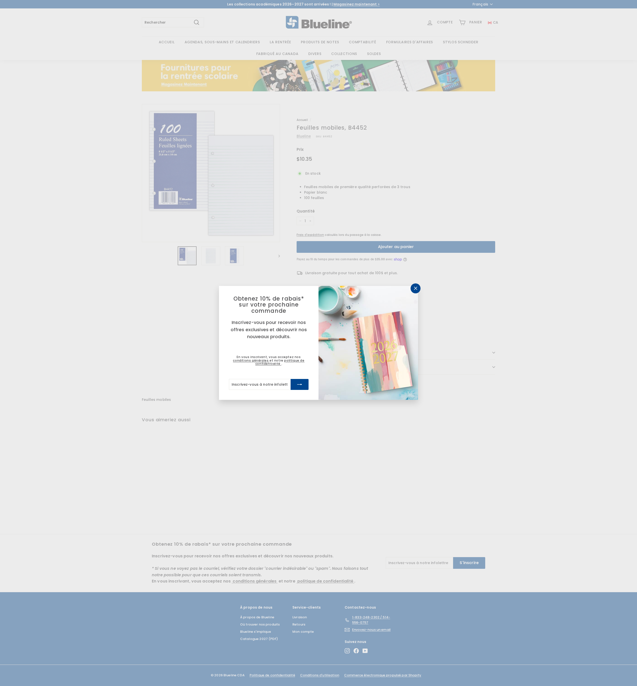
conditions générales (251, 360)
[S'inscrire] (300, 384)
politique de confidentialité (280, 362)
